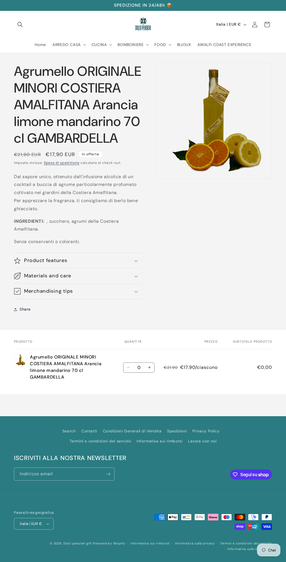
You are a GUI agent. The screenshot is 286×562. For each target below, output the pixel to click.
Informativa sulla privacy (195, 543)
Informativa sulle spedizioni (249, 549)
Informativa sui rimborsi (159, 441)
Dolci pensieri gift (77, 543)
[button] (20, 24)
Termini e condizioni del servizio (100, 441)
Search (69, 430)
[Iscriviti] (108, 474)
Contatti (89, 430)
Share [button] (25, 309)
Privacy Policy (206, 430)
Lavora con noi (202, 441)
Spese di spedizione (61, 163)
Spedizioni (177, 430)
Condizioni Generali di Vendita (132, 430)
